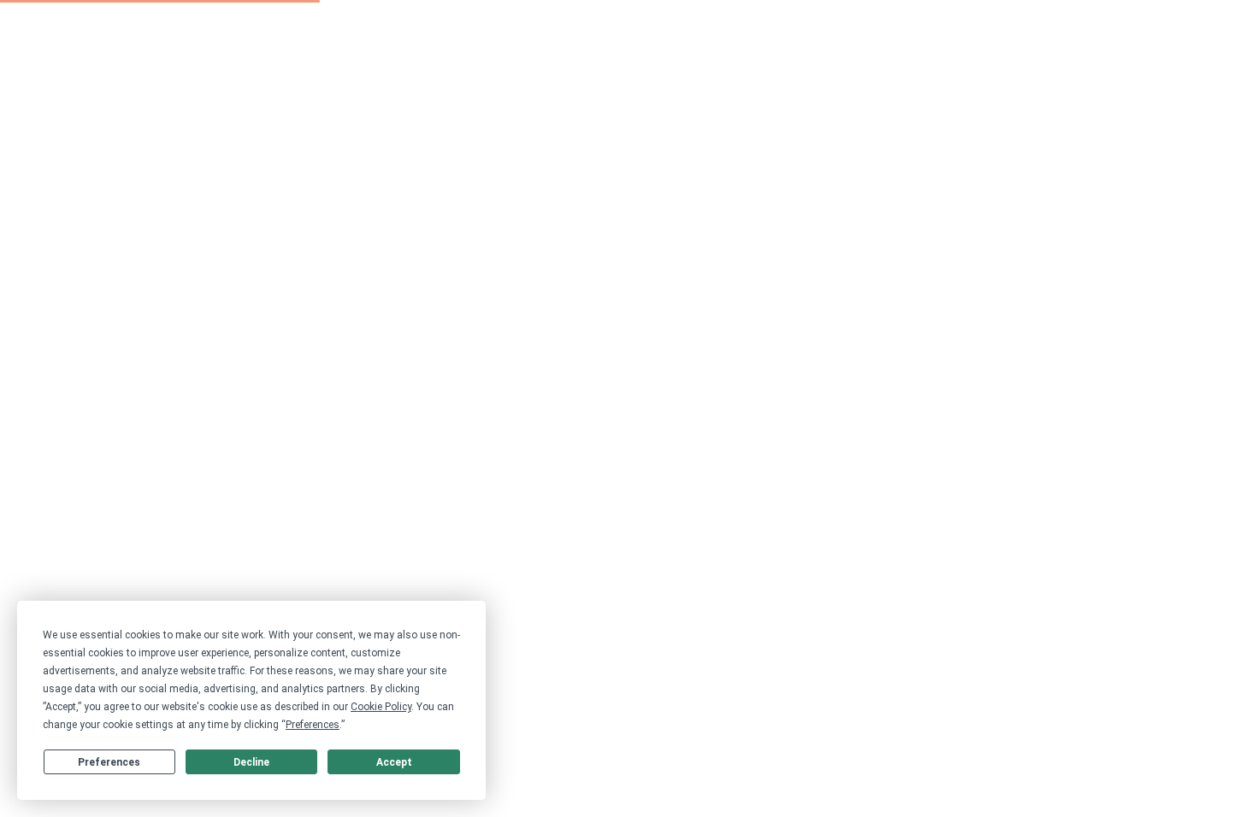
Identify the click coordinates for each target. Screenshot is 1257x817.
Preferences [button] (312, 725)
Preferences (109, 762)
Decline (251, 762)
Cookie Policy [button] (381, 707)
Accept (394, 762)
